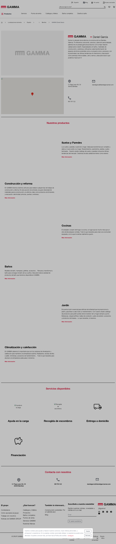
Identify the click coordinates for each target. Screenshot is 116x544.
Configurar (70, 535)
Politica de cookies (61, 535)
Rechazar (87, 535)
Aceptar (88, 531)
